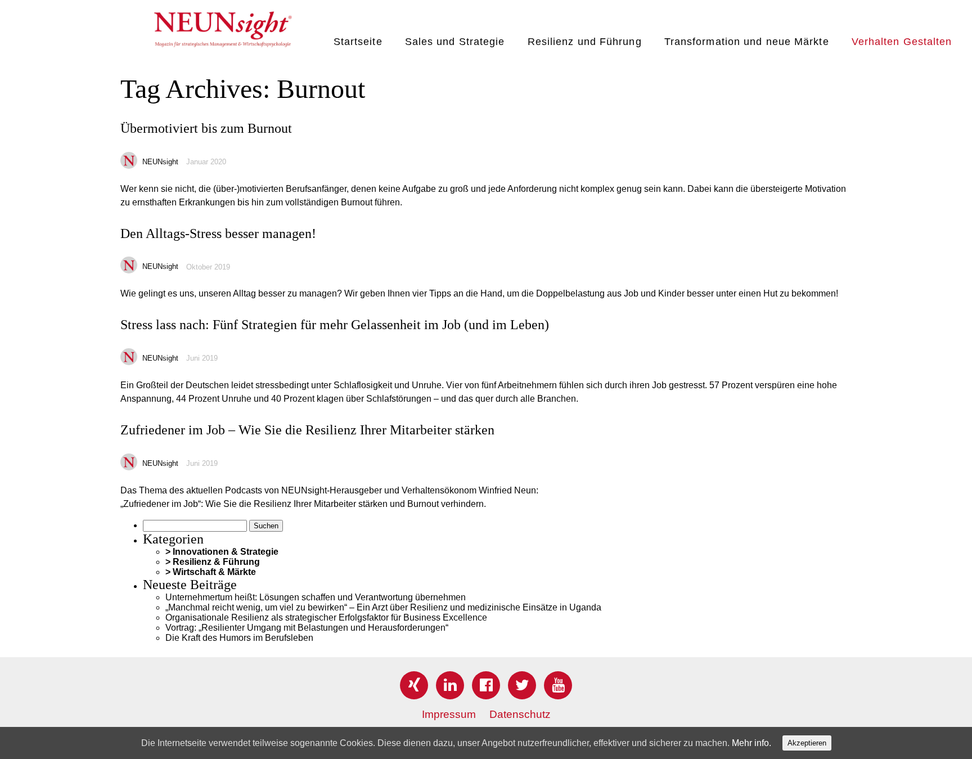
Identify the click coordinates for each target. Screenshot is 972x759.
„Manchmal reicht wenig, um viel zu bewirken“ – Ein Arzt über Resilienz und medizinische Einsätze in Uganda (383, 607)
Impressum (449, 714)
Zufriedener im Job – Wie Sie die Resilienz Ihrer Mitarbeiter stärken (307, 430)
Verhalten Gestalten (902, 41)
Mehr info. (751, 743)
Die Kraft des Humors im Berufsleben (239, 638)
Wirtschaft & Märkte (214, 572)
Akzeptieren (807, 743)
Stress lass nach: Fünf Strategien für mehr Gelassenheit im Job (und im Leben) (334, 324)
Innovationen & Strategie (225, 551)
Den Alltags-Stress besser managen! (218, 233)
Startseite (358, 41)
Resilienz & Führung (216, 562)
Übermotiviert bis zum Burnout (206, 128)
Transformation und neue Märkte (746, 41)
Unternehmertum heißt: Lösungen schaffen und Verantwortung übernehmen (315, 597)
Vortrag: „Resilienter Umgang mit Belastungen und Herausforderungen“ (306, 627)
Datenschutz (520, 714)
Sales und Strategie (455, 41)
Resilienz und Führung (585, 41)
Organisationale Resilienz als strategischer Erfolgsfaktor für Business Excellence (326, 617)
